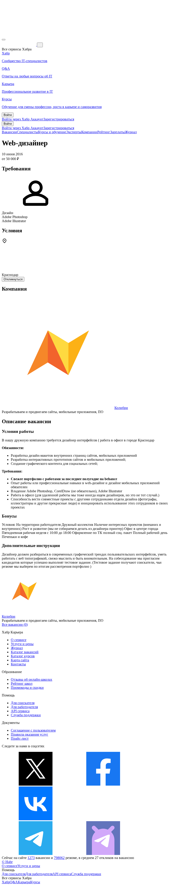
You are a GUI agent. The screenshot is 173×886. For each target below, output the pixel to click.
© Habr (7, 862)
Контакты (18, 664)
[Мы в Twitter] (35, 784)
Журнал (131, 132)
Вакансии (9, 132)
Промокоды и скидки (27, 687)
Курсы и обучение (52, 132)
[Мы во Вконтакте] (35, 819)
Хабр (6, 882)
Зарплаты (117, 132)
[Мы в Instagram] (103, 819)
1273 (31, 858)
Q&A (14, 882)
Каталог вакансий (25, 652)
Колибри (121, 408)
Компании (89, 132)
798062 (59, 858)
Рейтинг (103, 132)
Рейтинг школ (21, 683)
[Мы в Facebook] (103, 784)
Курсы (35, 882)
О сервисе (18, 640)
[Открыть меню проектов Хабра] (3, 39)
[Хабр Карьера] (19, 45)
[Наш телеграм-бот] (103, 854)
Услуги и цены (22, 644)
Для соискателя (22, 703)
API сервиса (20, 711)
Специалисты (27, 132)
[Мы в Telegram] (35, 854)
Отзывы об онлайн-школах (31, 679)
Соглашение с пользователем (33, 730)
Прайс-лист (20, 738)
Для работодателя (24, 707)
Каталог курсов (23, 656)
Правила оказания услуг (29, 734)
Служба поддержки (26, 715)
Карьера (24, 882)
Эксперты (73, 132)
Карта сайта (20, 660)
